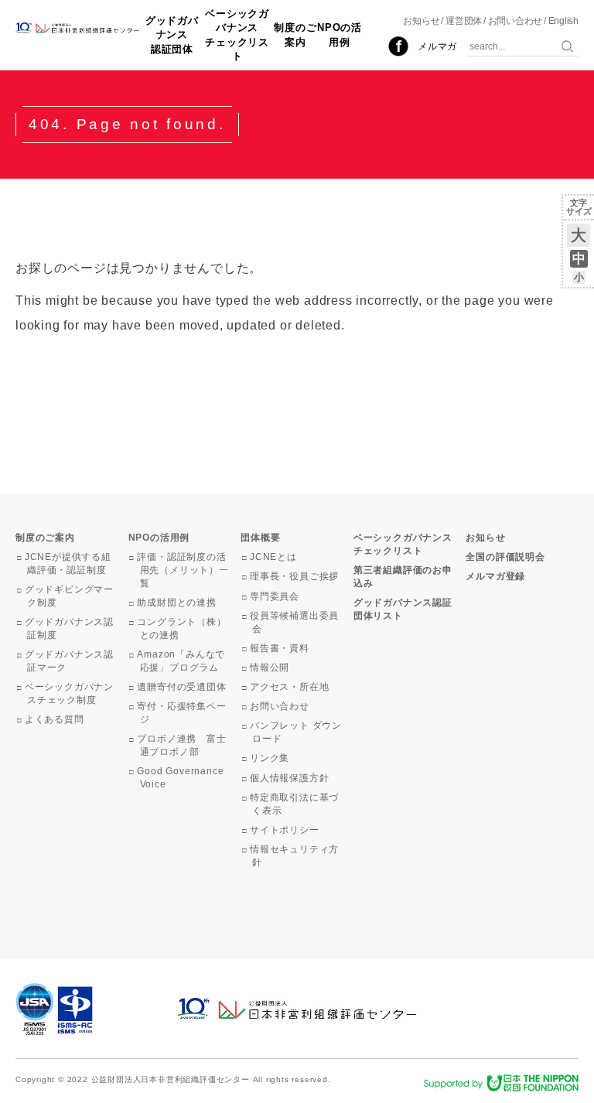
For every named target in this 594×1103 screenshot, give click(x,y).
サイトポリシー (285, 830)
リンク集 (270, 758)
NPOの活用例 (339, 34)
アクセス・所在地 (290, 686)
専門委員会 (275, 596)
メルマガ (437, 46)
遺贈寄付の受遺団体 (183, 686)
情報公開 (270, 667)
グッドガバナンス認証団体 (172, 34)
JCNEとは (274, 557)
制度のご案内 (295, 34)
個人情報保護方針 (290, 778)
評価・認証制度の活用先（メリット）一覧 (184, 570)
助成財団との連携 (178, 602)
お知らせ (421, 20)
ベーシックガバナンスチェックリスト (237, 35)
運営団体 (464, 20)
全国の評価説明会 (505, 557)
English (563, 20)
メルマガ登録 (495, 576)
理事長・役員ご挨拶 (295, 576)
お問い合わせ (515, 20)
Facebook (398, 46)
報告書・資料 (280, 648)
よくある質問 (55, 719)
